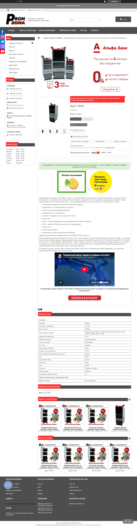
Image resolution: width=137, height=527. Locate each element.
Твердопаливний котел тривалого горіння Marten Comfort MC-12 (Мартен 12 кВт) (120, 467)
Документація (14, 69)
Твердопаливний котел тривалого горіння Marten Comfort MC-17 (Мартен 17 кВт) (49, 429)
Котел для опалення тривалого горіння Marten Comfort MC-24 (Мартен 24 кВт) (96, 429)
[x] (41, 310)
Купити (78, 125)
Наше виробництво (76, 490)
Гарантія (12, 58)
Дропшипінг (13, 65)
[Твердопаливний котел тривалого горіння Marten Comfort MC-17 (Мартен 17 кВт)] (49, 415)
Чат (129, 521)
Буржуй (40, 493)
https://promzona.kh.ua (16, 105)
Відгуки (11, 50)
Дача (39, 487)
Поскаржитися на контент (76, 525)
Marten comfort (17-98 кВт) (53, 38)
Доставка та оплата (16, 54)
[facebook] (39, 310)
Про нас (83, 30)
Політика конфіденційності (93, 525)
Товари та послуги (26, 30)
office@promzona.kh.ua (16, 108)
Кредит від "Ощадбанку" (18, 61)
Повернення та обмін (67, 30)
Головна (11, 30)
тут (89, 235)
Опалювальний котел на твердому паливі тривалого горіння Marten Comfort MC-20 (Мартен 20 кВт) (73, 429)
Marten (40, 490)
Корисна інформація (47, 30)
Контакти (94, 30)
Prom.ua (78, 523)
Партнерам (13, 72)
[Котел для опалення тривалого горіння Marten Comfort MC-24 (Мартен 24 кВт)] (96, 415)
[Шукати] (99, 19)
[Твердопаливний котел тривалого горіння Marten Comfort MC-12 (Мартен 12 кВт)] (120, 454)
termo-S (40, 484)
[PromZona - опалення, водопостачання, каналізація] (15, 19)
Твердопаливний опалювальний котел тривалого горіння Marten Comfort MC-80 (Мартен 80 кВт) (120, 429)
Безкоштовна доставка (80, 136)
